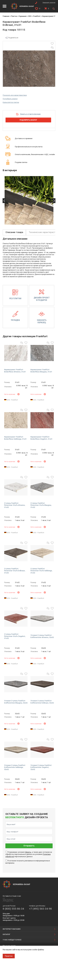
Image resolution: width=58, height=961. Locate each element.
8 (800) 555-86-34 (13, 908)
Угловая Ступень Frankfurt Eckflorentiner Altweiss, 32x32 (42, 636)
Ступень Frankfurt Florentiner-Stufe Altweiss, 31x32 (14, 505)
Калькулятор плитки (11, 102)
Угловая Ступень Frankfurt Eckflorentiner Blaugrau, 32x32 (16, 702)
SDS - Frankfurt (12, 400)
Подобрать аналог (10, 99)
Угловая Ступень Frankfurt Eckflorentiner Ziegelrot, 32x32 (41, 767)
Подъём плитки (21, 162)
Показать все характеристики (15, 95)
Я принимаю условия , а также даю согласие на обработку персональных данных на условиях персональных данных (28, 854)
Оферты (28, 852)
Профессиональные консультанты (29, 147)
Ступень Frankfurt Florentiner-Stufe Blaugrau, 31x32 (41, 505)
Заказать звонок (48, 3)
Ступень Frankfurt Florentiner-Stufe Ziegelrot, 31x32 (14, 636)
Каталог (6, 934)
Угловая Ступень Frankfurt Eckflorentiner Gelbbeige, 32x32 (14, 767)
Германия (22, 16)
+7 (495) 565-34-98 (40, 908)
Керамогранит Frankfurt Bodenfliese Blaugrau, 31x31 (41, 371)
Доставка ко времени (23, 138)
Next (53, 200)
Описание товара (14, 232)
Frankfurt (36, 16)
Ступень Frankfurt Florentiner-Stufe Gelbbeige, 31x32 (41, 571)
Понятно (9, 956)
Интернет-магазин (12, 929)
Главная (6, 16)
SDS (29, 16)
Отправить (29, 846)
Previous (4, 200)
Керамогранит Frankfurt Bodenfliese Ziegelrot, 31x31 (41, 438)
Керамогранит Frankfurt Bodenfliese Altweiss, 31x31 (15, 371)
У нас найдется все (12, 940)
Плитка (14, 16)
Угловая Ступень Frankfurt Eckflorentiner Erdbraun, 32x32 (42, 702)
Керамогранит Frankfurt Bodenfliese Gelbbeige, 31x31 (15, 438)
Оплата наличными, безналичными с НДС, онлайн (35, 154)
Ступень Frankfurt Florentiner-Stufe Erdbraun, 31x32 (14, 571)
